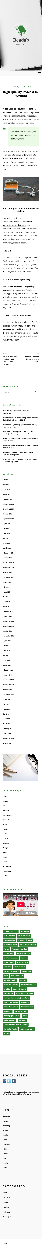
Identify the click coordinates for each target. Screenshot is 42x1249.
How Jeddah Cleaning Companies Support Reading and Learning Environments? (18, 433)
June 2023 (6, 651)
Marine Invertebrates (11, 971)
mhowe (5, 1121)
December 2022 (8, 680)
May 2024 (6, 597)
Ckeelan (5, 797)
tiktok (25, 1016)
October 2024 (7, 572)
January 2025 (7, 558)
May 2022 (6, 714)
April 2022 (6, 719)
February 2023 (8, 670)
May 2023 (6, 655)
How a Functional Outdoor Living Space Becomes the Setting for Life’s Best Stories (20, 419)
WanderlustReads (10, 1029)
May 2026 (6, 485)
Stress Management (11, 1007)
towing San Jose (9, 1020)
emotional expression (28, 945)
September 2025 (8, 519)
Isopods (24, 958)
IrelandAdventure (23, 953)
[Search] (36, 392)
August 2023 (7, 641)
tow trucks (22, 1020)
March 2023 (7, 665)
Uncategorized (8, 1217)
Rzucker (6, 1163)
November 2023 (8, 626)
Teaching (6, 1207)
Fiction (6, 949)
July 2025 (6, 529)
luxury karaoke (19, 967)
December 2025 (8, 504)
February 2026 (8, 499)
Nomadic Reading (10, 980)
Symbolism (7, 1011)
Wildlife (6, 1033)
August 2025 (7, 524)
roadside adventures (28, 985)
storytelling (25, 1002)
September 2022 (8, 694)
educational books (10, 945)
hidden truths (8, 953)
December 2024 (8, 563)
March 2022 (7, 724)
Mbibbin (5, 852)
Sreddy (5, 1154)
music (6, 976)
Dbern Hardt (7, 815)
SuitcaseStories (27, 1007)
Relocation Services (11, 985)
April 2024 (6, 602)
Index (5, 825)
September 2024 (8, 577)
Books (5, 1192)
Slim (4, 1158)
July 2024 (6, 587)
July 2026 (6, 480)
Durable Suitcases (25, 940)
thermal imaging (20, 1011)
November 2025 (8, 509)
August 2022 (7, 699)
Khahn (5, 834)
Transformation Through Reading (15, 1025)
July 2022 (6, 704)
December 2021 (8, 738)
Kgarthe (5, 857)
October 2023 (7, 631)
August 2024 (7, 582)
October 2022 (7, 690)
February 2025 (8, 553)
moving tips (26, 971)
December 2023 (8, 621)
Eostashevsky (7, 871)
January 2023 (7, 675)
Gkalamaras (7, 866)
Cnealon (5, 801)
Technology (25, 87)
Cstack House (7, 806)
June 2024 (6, 592)
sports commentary (11, 1002)
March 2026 (7, 494)
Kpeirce (5, 838)
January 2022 (7, 734)
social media (8, 993)
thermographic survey (11, 1016)
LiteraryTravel (9, 962)
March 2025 (7, 548)
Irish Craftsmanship (11, 958)
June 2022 (6, 709)
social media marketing (24, 993)
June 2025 (6, 533)
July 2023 (6, 646)
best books (25, 931)
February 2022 (8, 729)
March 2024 (7, 607)
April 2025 (6, 543)
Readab (9, 1244)
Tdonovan (6, 1144)
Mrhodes (6, 843)
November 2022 (8, 685)
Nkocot (5, 1130)
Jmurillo (5, 829)
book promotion (9, 936)
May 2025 (6, 538)
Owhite (5, 1135)
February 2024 (8, 612)
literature (7, 967)
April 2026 (6, 490)
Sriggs (5, 1149)
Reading (14, 87)
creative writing (9, 940)
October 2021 (7, 743)
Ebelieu (5, 876)
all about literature (10, 931)
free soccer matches (19, 949)
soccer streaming (19, 989)
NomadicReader (17, 976)
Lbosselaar (7, 1116)
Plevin (5, 1140)
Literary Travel (22, 962)
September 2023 (8, 636)
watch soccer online (27, 1029)
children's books (24, 936)
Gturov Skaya (7, 820)
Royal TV (7, 989)
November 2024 (8, 568)
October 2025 (7, 514)
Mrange (5, 848)
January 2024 (7, 616)
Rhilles (5, 1168)
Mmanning (6, 1126)
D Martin (6, 811)
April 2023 (6, 660)
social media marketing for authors (16, 998)
